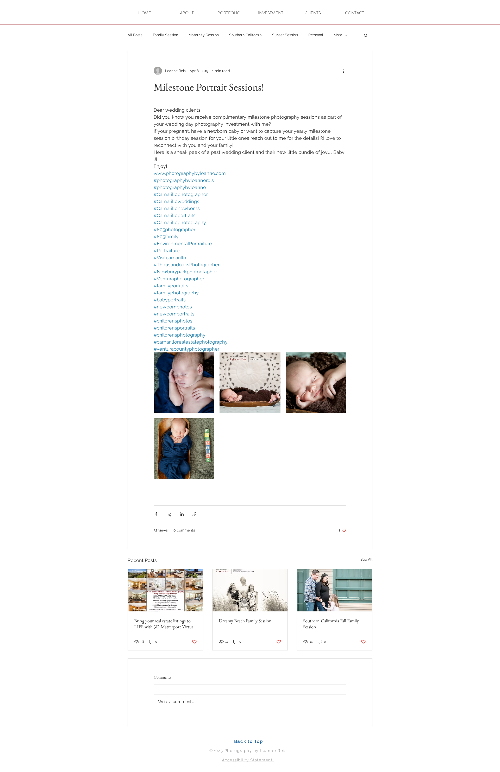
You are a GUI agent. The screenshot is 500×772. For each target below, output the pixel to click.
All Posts (135, 35)
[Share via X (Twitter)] (168, 514)
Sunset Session (285, 35)
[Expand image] (184, 382)
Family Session (165, 35)
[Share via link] (194, 514)
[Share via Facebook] (156, 514)
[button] (271, 10)
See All (366, 559)
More (338, 35)
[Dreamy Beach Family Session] (250, 590)
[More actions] (343, 71)
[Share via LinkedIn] (181, 514)
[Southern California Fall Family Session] (334, 590)
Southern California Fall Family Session (331, 624)
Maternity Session (204, 35)
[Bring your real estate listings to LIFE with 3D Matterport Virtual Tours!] (165, 590)
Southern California (245, 35)
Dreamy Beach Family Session (245, 621)
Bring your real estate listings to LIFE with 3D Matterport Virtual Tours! (164, 624)
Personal (315, 35)
